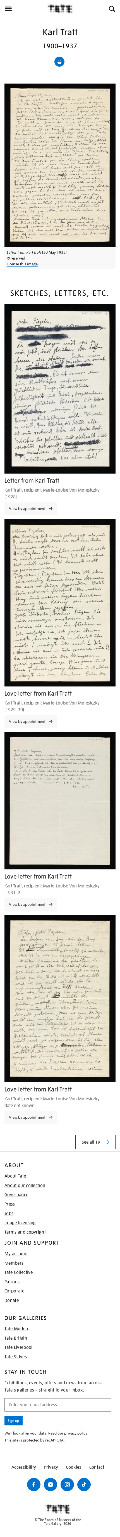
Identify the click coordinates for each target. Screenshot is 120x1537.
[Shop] (59, 62)
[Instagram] (67, 1484)
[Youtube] (50, 1484)
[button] (111, 9)
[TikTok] (84, 1484)
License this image (22, 263)
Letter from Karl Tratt (24, 252)
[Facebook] (33, 1484)
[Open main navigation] (23, 9)
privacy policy (75, 1433)
